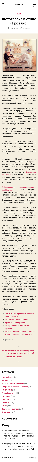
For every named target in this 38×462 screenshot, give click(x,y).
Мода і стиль (7, 393)
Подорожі (6, 396)
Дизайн (5, 380)
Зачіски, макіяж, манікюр (13, 383)
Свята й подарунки (10, 409)
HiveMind (18, 4)
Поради (5, 399)
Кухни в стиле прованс (15, 322)
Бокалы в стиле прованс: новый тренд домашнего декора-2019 (20, 333)
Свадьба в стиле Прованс (16, 319)
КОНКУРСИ (7, 389)
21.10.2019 (26, 28)
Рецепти (5, 402)
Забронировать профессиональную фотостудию (19, 188)
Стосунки (6, 412)
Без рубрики (7, 377)
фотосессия (9, 340)
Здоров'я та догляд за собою (15, 386)
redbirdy (15, 28)
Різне (19, 14)
